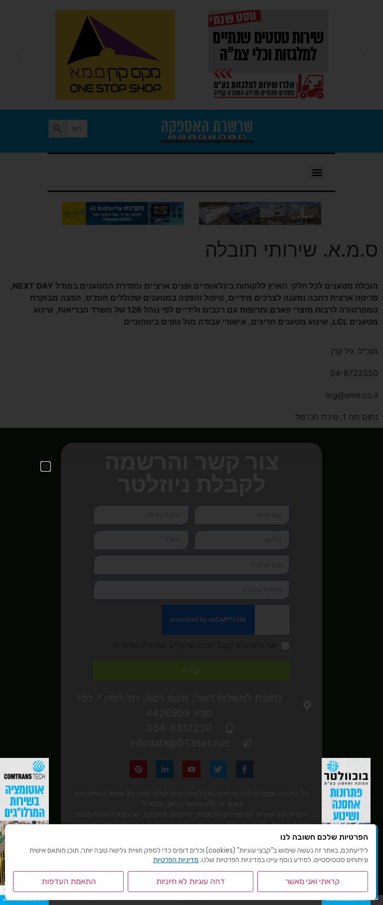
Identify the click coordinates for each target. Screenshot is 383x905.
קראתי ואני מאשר (312, 881)
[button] (45, 466)
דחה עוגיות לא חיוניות (190, 881)
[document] (191, 452)
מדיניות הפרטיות (175, 860)
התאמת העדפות (68, 881)
